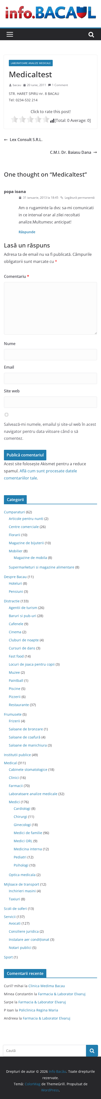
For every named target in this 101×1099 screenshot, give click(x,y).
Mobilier (16, 551)
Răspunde (27, 232)
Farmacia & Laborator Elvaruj (62, 994)
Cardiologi (22, 808)
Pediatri (20, 857)
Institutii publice (17, 754)
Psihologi (21, 865)
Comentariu (16, 276)
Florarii (14, 534)
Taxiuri (14, 899)
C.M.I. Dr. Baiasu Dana (70, 152)
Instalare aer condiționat (29, 939)
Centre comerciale (24, 526)
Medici (14, 802)
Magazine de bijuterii (26, 543)
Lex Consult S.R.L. (26, 139)
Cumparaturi (14, 512)
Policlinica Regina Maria (38, 1010)
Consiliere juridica (24, 931)
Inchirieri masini (22, 891)
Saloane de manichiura (28, 745)
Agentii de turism (23, 607)
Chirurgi (20, 816)
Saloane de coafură (24, 737)
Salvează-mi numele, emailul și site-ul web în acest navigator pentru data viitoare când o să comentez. (50, 431)
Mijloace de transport (21, 884)
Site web (12, 391)
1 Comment (60, 85)
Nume (9, 343)
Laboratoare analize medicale (31, 63)
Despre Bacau (15, 576)
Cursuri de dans (22, 648)
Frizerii (14, 721)
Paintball (16, 680)
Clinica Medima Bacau (46, 985)
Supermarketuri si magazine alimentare (41, 567)
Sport (8, 957)
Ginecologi (22, 824)
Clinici (14, 777)
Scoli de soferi (15, 908)
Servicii (10, 916)
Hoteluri (15, 583)
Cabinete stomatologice (28, 769)
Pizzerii (15, 696)
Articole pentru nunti (26, 518)
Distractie (12, 601)
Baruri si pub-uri (22, 615)
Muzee (14, 672)
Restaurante (19, 704)
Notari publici (20, 947)
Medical (10, 763)
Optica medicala (22, 874)
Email (9, 367)
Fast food (16, 656)
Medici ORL (23, 841)
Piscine (14, 688)
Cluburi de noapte (24, 640)
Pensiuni (16, 591)
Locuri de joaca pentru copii (32, 664)
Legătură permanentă (80, 197)
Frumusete (13, 714)
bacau (17, 85)
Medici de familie (28, 832)
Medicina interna (28, 849)
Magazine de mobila (30, 557)
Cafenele (16, 623)
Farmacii (16, 785)
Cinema (15, 632)
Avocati (15, 923)
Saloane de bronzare (26, 729)
